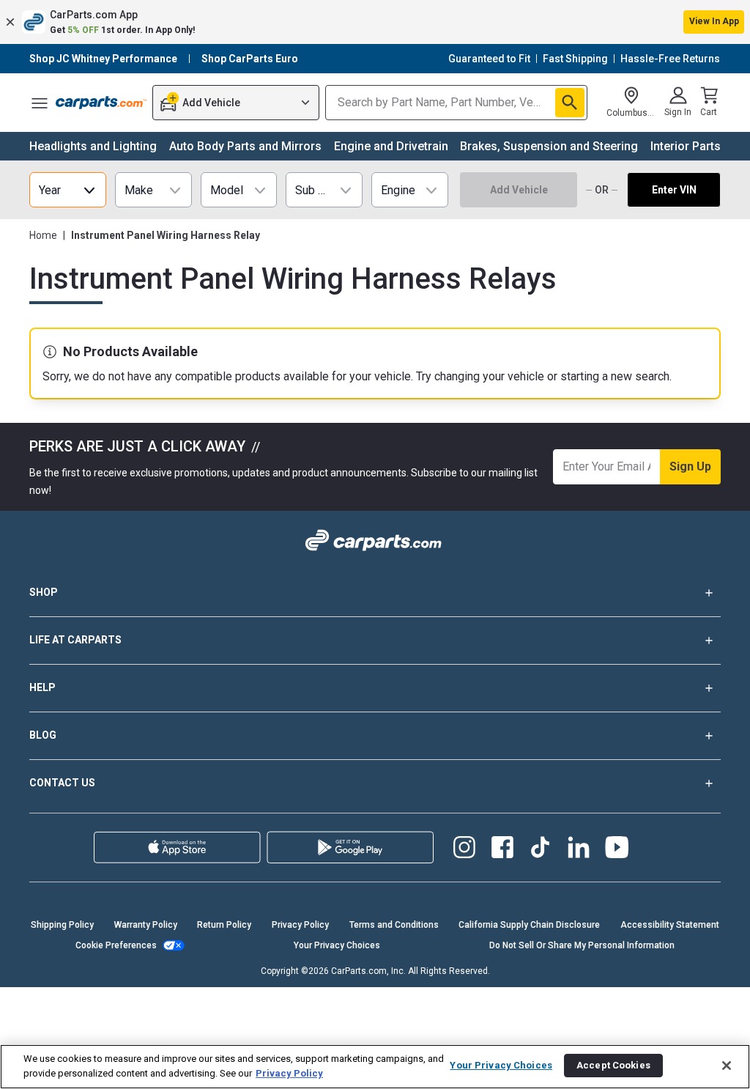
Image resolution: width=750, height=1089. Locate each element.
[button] (375, 22)
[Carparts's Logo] (101, 102)
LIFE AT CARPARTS (75, 640)
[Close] (726, 1065)
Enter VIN (674, 190)
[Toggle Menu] (39, 102)
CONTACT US (62, 783)
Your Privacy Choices (337, 945)
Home (43, 235)
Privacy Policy (300, 925)
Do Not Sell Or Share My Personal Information (582, 945)
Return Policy (224, 925)
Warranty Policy (145, 925)
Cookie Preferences (116, 945)
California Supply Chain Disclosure (529, 925)
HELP (42, 687)
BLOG (42, 735)
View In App (714, 21)
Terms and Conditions (394, 925)
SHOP (43, 592)
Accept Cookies (613, 1065)
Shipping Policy (62, 925)
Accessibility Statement (669, 925)
